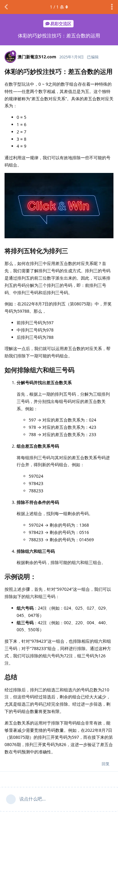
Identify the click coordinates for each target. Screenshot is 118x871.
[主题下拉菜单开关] (112, 7)
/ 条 (57, 7)
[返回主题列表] (6, 7)
